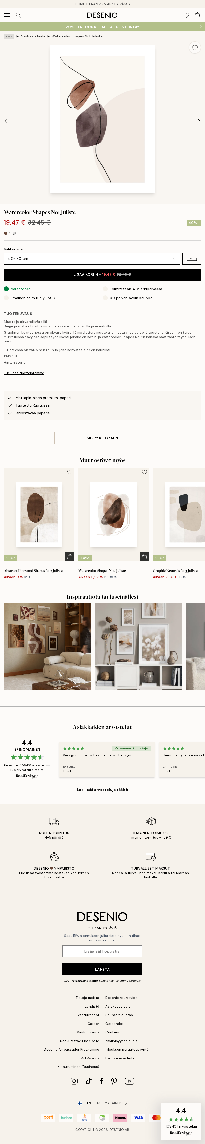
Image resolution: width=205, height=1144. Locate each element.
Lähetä (102, 969)
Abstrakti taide (33, 36)
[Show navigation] (7, 15)
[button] (191, 259)
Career (94, 1024)
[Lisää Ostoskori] (70, 556)
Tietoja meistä (88, 998)
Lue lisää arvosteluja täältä (102, 789)
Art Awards (90, 1058)
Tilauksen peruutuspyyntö (127, 1049)
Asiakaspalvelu (118, 1006)
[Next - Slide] (199, 121)
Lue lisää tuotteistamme (24, 373)
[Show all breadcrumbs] (9, 36)
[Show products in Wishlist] (186, 15)
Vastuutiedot (89, 1015)
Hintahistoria (15, 362)
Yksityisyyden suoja (122, 1041)
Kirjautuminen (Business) (79, 1067)
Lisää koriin (102, 274)
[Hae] (18, 15)
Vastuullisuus (88, 1032)
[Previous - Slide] (6, 121)
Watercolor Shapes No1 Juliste (77, 36)
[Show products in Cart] (197, 15)
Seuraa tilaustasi (120, 1015)
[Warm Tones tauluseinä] (138, 646)
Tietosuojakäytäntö (84, 981)
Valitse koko (14, 249)
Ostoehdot (115, 1024)
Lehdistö (92, 1006)
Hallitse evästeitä (120, 1058)
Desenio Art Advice (122, 998)
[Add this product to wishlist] (195, 47)
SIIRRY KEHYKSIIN (102, 438)
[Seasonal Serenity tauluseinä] (47, 646)
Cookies (112, 1032)
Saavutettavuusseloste (80, 1041)
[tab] (34, 202)
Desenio (117, 1130)
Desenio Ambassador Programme (72, 1049)
